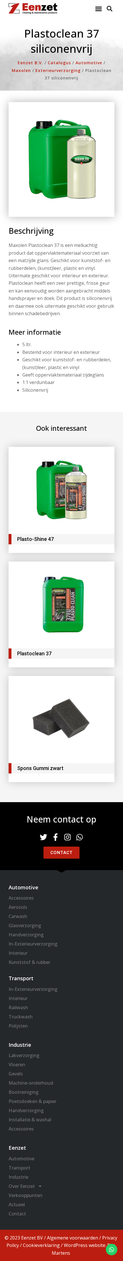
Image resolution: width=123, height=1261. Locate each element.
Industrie (18, 1177)
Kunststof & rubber (29, 962)
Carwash (18, 916)
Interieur (18, 953)
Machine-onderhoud (31, 1083)
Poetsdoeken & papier (32, 1101)
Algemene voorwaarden (72, 1238)
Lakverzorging (24, 1055)
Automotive (21, 1158)
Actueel (17, 1204)
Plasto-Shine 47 (35, 539)
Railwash (18, 1007)
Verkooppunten (25, 1195)
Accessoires (21, 898)
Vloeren (17, 1064)
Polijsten (18, 1026)
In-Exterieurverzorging (33, 944)
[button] (98, 8)
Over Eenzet (22, 1186)
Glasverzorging (25, 925)
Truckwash (21, 1017)
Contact (17, 1214)
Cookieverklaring (41, 1245)
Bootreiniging (24, 1092)
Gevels (16, 1074)
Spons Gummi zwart (40, 768)
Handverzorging (26, 934)
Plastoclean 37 (34, 653)
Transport (19, 1168)
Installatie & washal (30, 1119)
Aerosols (18, 907)
